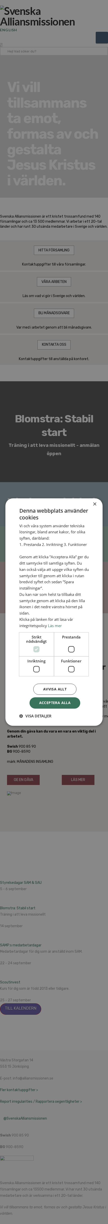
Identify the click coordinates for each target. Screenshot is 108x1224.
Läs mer (55, 625)
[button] (35, 716)
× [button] (94, 504)
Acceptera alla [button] (55, 702)
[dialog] (54, 612)
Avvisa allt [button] (55, 689)
